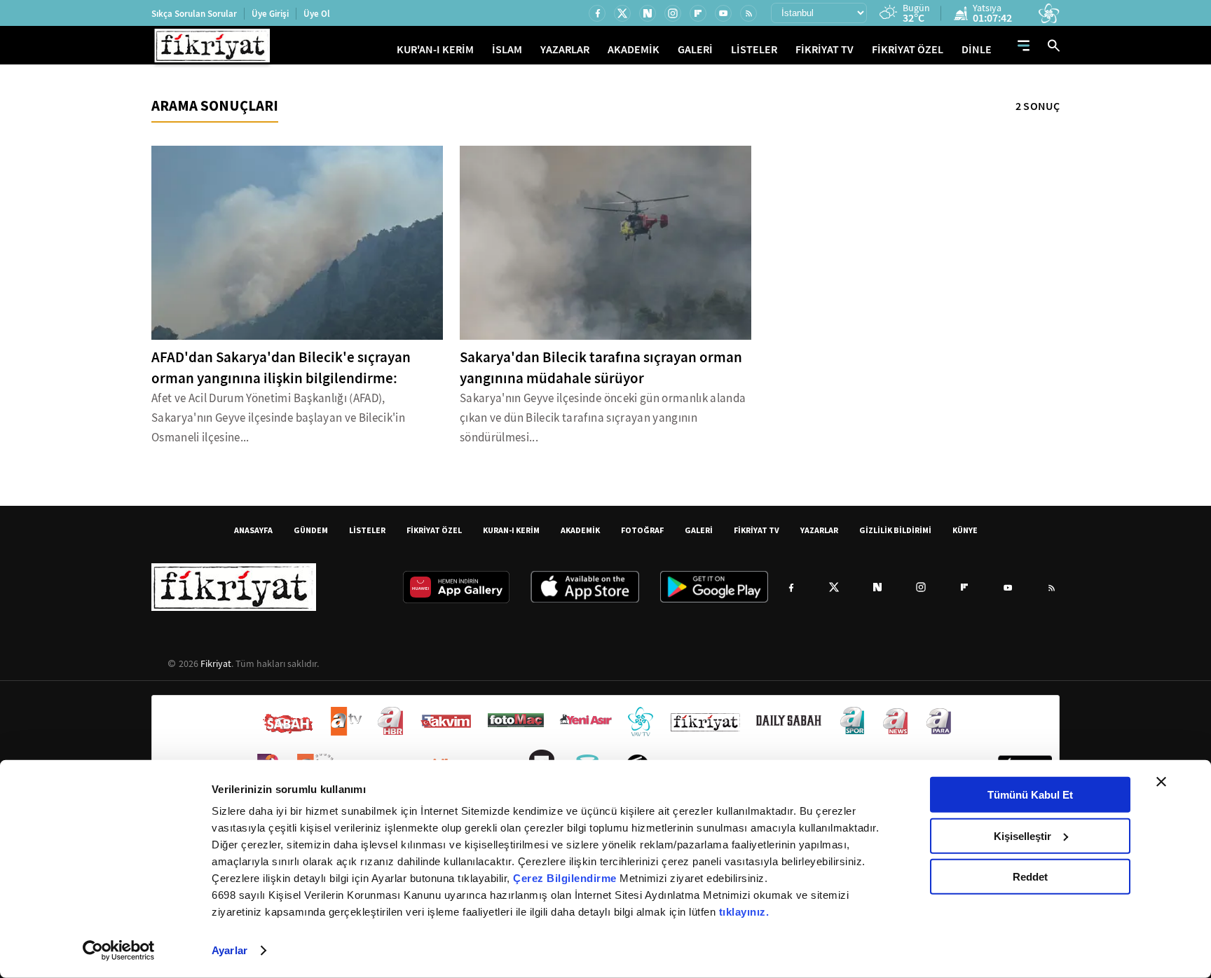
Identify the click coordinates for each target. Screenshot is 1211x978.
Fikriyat (215, 663)
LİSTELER (754, 49)
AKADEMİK (633, 49)
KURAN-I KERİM (511, 530)
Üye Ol (316, 14)
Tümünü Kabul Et (1030, 795)
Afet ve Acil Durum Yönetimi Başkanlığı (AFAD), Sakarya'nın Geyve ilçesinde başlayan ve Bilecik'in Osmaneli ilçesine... (278, 418)
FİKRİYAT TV (824, 49)
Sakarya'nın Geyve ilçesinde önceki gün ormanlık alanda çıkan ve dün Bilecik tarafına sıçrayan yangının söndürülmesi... (603, 418)
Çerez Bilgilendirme (566, 878)
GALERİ (695, 49)
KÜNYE (965, 530)
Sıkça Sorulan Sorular (194, 14)
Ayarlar (229, 950)
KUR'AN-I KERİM (435, 49)
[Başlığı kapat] (1161, 782)
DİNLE (977, 49)
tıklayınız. (744, 912)
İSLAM (507, 49)
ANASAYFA (253, 530)
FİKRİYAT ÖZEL (907, 49)
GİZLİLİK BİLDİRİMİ (895, 530)
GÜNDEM (311, 530)
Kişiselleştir (1022, 835)
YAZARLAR (564, 49)
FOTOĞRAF (642, 530)
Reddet (1030, 877)
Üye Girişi (270, 14)
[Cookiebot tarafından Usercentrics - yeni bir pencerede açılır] (118, 950)
